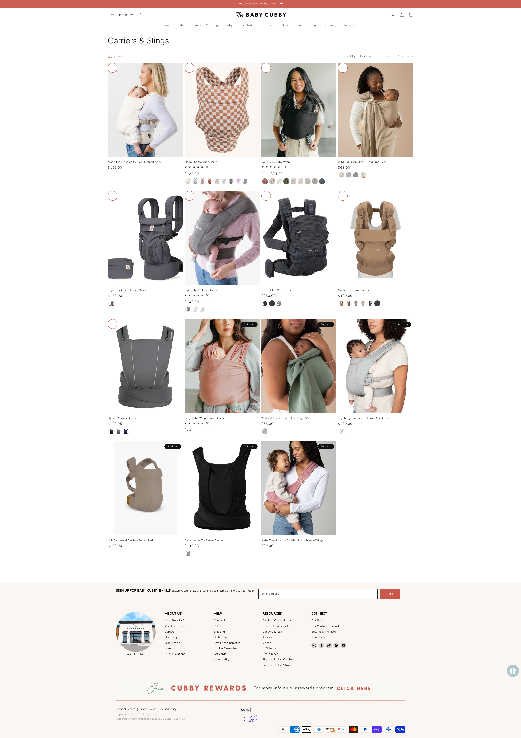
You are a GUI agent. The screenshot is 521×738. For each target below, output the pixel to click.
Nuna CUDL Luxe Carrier (353, 290)
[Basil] (286, 181)
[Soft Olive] (202, 309)
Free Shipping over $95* (124, 14)
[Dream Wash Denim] (195, 181)
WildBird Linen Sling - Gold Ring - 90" (285, 418)
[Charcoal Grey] (111, 303)
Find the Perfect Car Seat (278, 659)
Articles (267, 637)
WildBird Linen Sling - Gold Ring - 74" (362, 161)
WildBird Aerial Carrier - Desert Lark (130, 540)
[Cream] (195, 309)
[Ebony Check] (231, 181)
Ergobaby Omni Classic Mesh (127, 290)
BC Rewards (221, 637)
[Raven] (356, 175)
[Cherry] (301, 181)
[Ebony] (245, 181)
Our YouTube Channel (325, 626)
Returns (219, 626)
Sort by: (351, 56)
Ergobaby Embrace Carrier (202, 290)
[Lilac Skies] (238, 181)
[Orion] (322, 181)
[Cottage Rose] (265, 181)
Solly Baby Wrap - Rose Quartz (204, 418)
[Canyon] (342, 303)
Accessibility (221, 659)
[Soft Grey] (342, 431)
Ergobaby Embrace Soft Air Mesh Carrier (364, 418)
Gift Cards (220, 654)
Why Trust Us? (174, 620)
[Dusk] (370, 303)
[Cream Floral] (293, 181)
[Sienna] (349, 303)
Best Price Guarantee (227, 643)
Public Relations (175, 654)
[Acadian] (349, 175)
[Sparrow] (363, 175)
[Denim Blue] (126, 431)
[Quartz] (356, 303)
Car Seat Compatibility (277, 620)
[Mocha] (210, 181)
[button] (393, 14)
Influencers (318, 637)
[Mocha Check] (202, 181)
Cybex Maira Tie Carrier (123, 418)
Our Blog (317, 620)
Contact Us (221, 620)
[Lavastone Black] (111, 431)
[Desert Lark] (342, 175)
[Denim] (265, 303)
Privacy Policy (148, 709)
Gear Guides (270, 654)
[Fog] (279, 303)
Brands (169, 648)
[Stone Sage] (217, 181)
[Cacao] (315, 181)
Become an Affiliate (323, 632)
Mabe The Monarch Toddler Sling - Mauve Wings (292, 540)
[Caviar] (272, 303)
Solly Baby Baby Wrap (275, 161)
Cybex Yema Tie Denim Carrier (204, 540)
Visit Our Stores (175, 626)
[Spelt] (272, 181)
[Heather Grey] (188, 309)
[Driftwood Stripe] (279, 181)
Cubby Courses (272, 632)
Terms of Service (125, 709)
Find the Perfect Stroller (278, 665)
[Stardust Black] (188, 553)
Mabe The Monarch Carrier (201, 161)
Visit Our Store (135, 654)
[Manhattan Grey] (119, 431)
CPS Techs (269, 648)
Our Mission (172, 643)
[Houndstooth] (188, 181)
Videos (267, 643)
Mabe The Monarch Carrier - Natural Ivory (134, 161)
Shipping (219, 632)
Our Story (171, 637)
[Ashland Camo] (224, 181)
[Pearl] (363, 303)
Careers (169, 632)
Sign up (390, 594)
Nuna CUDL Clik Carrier (276, 290)
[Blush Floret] (308, 181)
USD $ (245, 709)
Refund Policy (168, 709)
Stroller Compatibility (276, 626)
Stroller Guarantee (225, 648)
